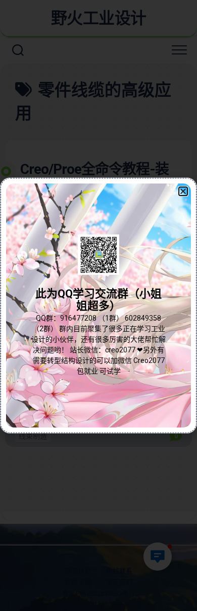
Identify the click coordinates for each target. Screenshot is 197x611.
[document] (98, 305)
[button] (183, 191)
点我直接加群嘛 (98, 327)
